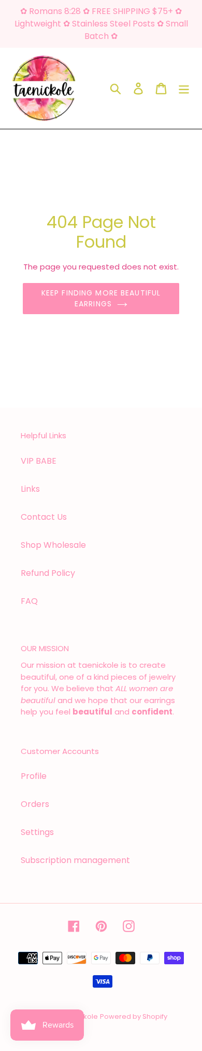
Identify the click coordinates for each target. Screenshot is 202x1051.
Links (30, 489)
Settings (37, 832)
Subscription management (75, 860)
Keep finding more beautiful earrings (101, 298)
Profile (34, 776)
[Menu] (183, 88)
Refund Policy (48, 573)
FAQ (29, 601)
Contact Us (44, 517)
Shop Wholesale (53, 545)
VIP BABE (38, 461)
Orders (35, 804)
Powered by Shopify (133, 1016)
